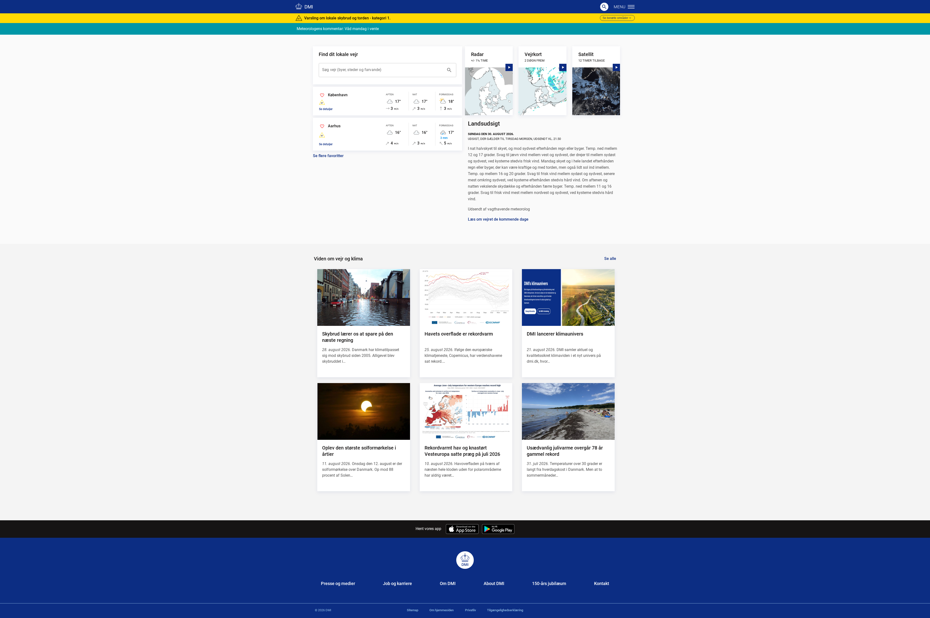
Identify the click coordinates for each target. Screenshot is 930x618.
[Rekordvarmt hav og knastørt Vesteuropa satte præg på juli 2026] (466, 411)
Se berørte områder (615, 18)
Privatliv (470, 610)
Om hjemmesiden (441, 610)
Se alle (610, 258)
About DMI (494, 583)
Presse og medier (338, 583)
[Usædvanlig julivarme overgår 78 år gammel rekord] (568, 411)
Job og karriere (397, 583)
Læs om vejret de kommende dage (498, 219)
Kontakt (601, 583)
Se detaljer (326, 109)
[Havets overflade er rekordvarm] (466, 297)
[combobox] (382, 70)
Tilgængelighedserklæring (505, 610)
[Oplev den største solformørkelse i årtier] (363, 411)
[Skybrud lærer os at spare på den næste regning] (363, 297)
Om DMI (448, 583)
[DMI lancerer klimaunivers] (568, 297)
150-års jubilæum (549, 583)
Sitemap (412, 610)
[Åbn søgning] (604, 7)
